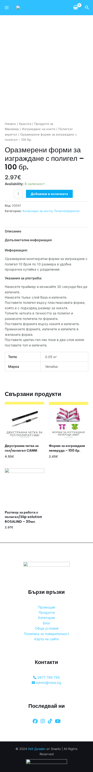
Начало (10, 124)
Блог (46, 623)
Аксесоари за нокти (37, 211)
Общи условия (46, 628)
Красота (25, 124)
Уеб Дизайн (37, 749)
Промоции (46, 607)
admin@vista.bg (48, 683)
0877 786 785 (48, 677)
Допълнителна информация (28, 240)
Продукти (47, 612)
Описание (13, 231)
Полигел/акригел (66, 211)
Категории (46, 618)
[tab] (46, 231)
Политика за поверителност (46, 634)
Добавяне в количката (49, 193)
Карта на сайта (46, 639)
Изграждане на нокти (38, 129)
